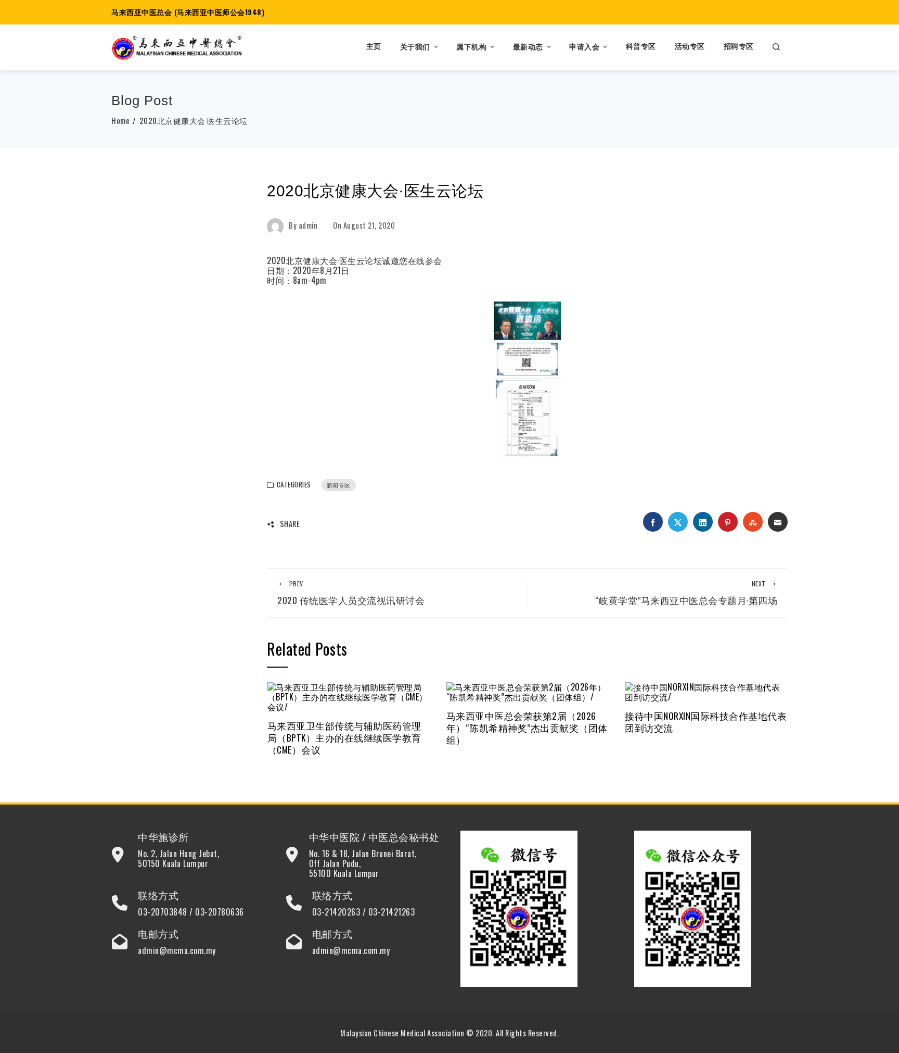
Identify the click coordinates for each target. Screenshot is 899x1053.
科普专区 (641, 47)
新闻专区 (339, 485)
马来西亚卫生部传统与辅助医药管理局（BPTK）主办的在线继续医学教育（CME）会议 (344, 737)
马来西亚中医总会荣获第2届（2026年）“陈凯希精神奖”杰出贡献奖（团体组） (527, 727)
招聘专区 (739, 47)
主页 (373, 47)
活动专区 (690, 47)
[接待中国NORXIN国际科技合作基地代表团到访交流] (706, 690)
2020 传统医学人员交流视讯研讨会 (351, 593)
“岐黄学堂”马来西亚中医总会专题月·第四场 (686, 593)
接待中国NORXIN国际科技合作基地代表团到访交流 (706, 721)
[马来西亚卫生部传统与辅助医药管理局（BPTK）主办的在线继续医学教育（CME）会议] (348, 696)
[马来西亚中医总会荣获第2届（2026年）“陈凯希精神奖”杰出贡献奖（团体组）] (527, 690)
